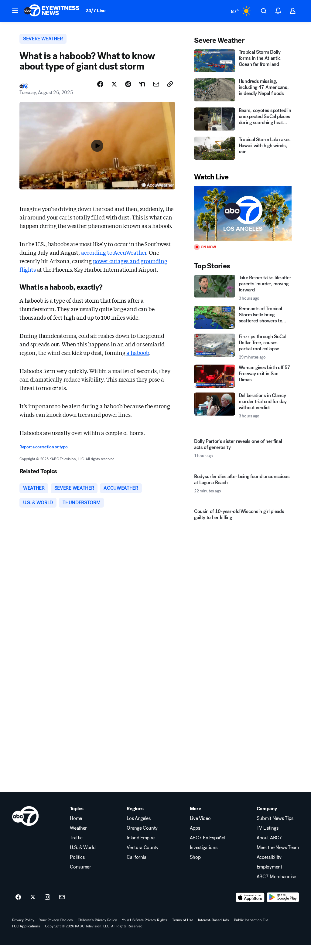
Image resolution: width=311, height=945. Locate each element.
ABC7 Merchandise (276, 876)
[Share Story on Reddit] (128, 84)
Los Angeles (138, 818)
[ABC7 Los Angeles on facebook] (18, 897)
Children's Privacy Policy (97, 920)
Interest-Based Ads (213, 920)
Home (76, 818)
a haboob (137, 352)
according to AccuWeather (113, 252)
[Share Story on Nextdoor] (142, 84)
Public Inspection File (251, 920)
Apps (195, 828)
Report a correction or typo (43, 447)
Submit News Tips (275, 818)
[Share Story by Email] (156, 84)
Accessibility (269, 857)
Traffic (76, 837)
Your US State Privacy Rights (144, 920)
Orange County (142, 828)
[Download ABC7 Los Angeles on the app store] (250, 897)
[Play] (243, 213)
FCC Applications (26, 926)
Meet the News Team (278, 847)
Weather (78, 828)
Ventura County (143, 847)
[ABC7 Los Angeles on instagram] (47, 897)
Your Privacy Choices (56, 920)
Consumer (80, 867)
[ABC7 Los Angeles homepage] (51, 11)
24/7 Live (95, 10)
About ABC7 (269, 837)
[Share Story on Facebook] (100, 84)
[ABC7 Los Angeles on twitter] (33, 897)
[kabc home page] (25, 816)
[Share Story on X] (114, 84)
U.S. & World (82, 847)
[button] (15, 10)
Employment (269, 867)
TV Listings (267, 828)
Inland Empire (141, 837)
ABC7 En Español (207, 837)
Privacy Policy (23, 920)
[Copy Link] (170, 84)
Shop (195, 857)
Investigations (203, 847)
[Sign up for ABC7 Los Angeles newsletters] (62, 897)
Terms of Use (182, 920)
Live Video (200, 818)
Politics (77, 857)
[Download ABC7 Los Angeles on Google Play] (283, 897)
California (136, 857)
